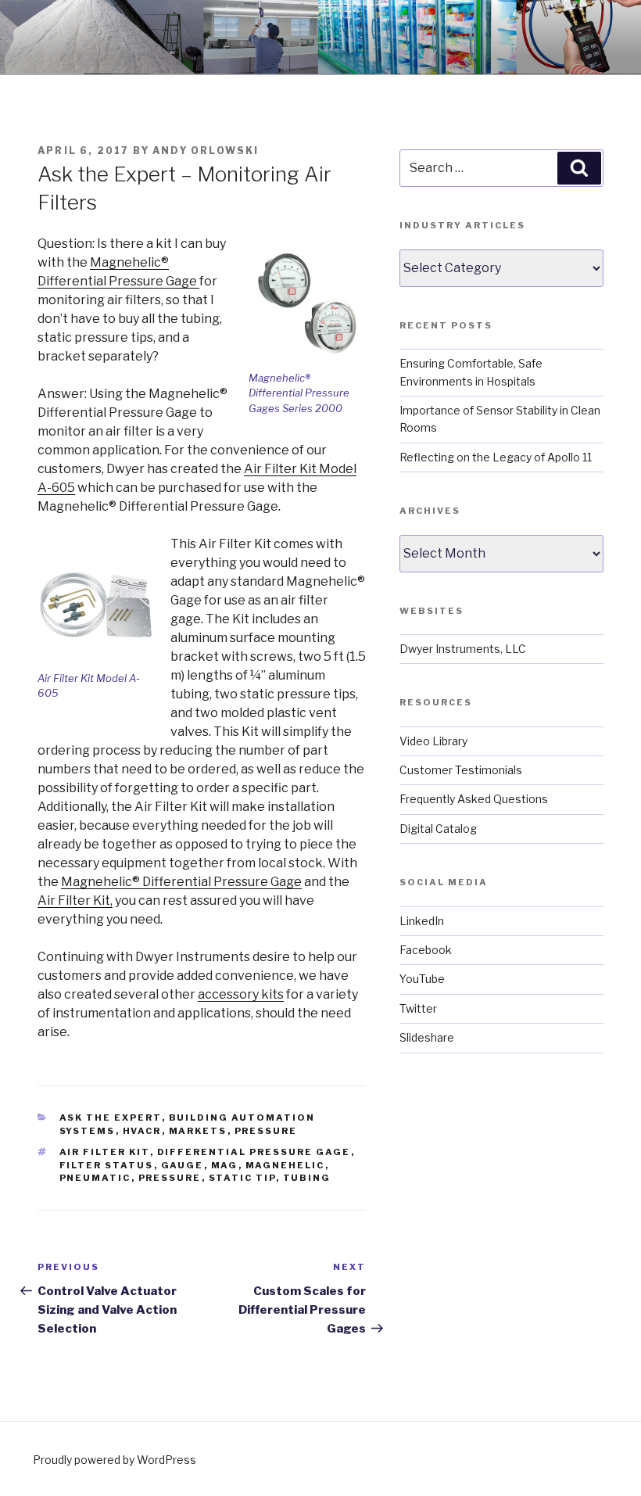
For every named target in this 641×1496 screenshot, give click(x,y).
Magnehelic (285, 1165)
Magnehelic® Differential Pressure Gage (181, 881)
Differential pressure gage (254, 1151)
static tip (242, 1177)
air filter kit (104, 1151)
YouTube (422, 978)
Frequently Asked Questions (473, 798)
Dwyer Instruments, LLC (462, 648)
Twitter (418, 1008)
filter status (106, 1165)
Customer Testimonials (460, 770)
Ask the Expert (110, 1117)
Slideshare (426, 1037)
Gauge (182, 1165)
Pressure (266, 1130)
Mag (224, 1165)
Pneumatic (95, 1177)
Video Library (433, 741)
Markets (198, 1130)
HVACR (142, 1130)
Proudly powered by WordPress (114, 1459)
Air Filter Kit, (75, 900)
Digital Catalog (438, 828)
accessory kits (241, 994)
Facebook (425, 949)
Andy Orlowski (205, 150)
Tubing (307, 1177)
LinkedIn (421, 920)
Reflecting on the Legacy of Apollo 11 (495, 457)
